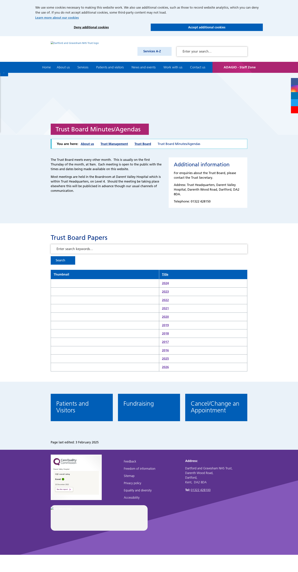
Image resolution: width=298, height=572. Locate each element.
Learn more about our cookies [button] (57, 18)
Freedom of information (139, 469)
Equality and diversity (138, 490)
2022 (165, 300)
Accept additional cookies (188, 27)
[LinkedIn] (294, 95)
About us (63, 67)
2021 (165, 308)
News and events (144, 67)
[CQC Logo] (65, 464)
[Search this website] (243, 51)
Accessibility (132, 498)
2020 (165, 317)
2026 (165, 367)
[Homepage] (75, 49)
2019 (165, 325)
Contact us (197, 67)
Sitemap (129, 476)
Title (165, 274)
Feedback (130, 461)
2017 (165, 342)
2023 (165, 292)
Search (60, 260)
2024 (165, 283)
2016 (165, 350)
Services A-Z (152, 51)
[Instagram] (294, 88)
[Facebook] (294, 81)
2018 (165, 333)
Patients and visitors (110, 67)
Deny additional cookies (72, 27)
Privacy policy (132, 483)
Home (46, 67)
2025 (165, 359)
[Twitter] (294, 102)
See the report (62, 489)
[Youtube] (294, 109)
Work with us (172, 67)
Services (82, 67)
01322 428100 (201, 490)
